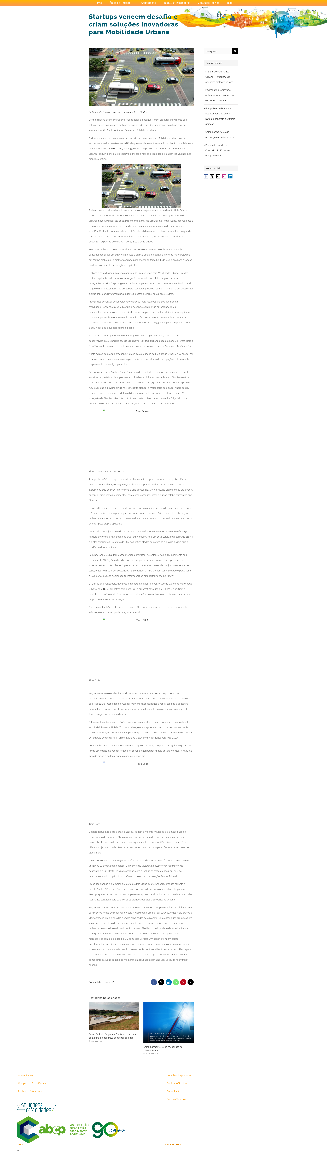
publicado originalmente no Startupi (129, 112)
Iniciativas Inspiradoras (179, 1075)
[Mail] (218, 176)
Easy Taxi (164, 335)
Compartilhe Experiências (32, 1083)
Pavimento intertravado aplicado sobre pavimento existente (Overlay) (219, 95)
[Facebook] (206, 176)
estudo (117, 148)
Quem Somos (25, 1075)
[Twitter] (212, 176)
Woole (94, 359)
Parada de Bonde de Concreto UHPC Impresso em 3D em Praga (219, 150)
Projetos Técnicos (176, 1099)
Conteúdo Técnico (177, 1083)
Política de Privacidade (30, 1091)
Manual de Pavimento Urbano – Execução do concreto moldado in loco (219, 76)
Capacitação (173, 1091)
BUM (106, 589)
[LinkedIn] (230, 176)
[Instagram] (224, 176)
